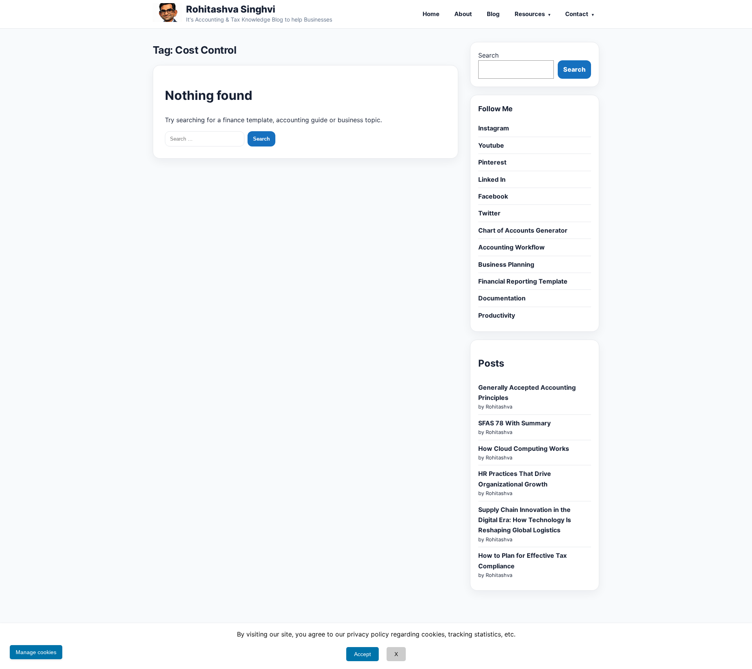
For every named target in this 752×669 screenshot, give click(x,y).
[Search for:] (204, 138)
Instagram (493, 128)
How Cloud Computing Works (523, 448)
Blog (493, 14)
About (463, 14)
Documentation (502, 298)
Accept (362, 654)
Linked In (492, 179)
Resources (530, 14)
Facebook (493, 196)
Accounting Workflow (511, 247)
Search (488, 55)
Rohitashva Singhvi (230, 9)
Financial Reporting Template (523, 281)
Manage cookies (36, 652)
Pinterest (492, 162)
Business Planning (506, 264)
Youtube (491, 145)
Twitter (489, 213)
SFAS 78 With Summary (514, 423)
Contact (576, 14)
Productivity (496, 315)
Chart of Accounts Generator (523, 230)
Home (431, 14)
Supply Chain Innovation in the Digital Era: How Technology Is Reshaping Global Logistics (524, 520)
